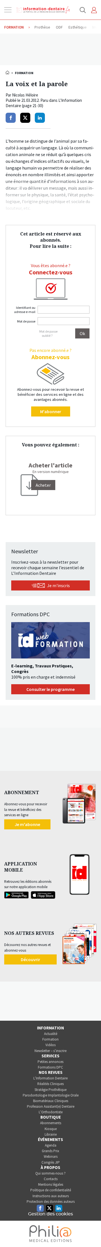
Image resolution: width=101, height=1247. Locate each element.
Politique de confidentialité (50, 1190)
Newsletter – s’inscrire (50, 1050)
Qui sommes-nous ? (50, 1173)
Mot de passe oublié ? (48, 333)
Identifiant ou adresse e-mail (24, 309)
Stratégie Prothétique (50, 1089)
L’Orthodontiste (51, 1112)
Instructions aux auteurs (51, 1196)
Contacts (51, 1179)
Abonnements (50, 1123)
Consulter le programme (50, 689)
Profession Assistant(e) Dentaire (50, 1106)
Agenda (50, 1145)
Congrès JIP (51, 1162)
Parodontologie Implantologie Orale (51, 1095)
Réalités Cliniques (50, 1083)
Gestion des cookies (50, 1214)
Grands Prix (50, 1151)
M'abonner (50, 411)
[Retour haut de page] (91, 1232)
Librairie (51, 1134)
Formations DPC (50, 1067)
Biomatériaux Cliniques (50, 1100)
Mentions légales (50, 1184)
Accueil (8, 72)
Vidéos (50, 1045)
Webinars (51, 1156)
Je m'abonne (27, 824)
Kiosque (51, 1128)
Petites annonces (50, 1061)
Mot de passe (26, 321)
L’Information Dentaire (50, 1078)
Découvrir (30, 959)
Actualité (50, 1033)
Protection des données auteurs (51, 1201)
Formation (50, 1039)
